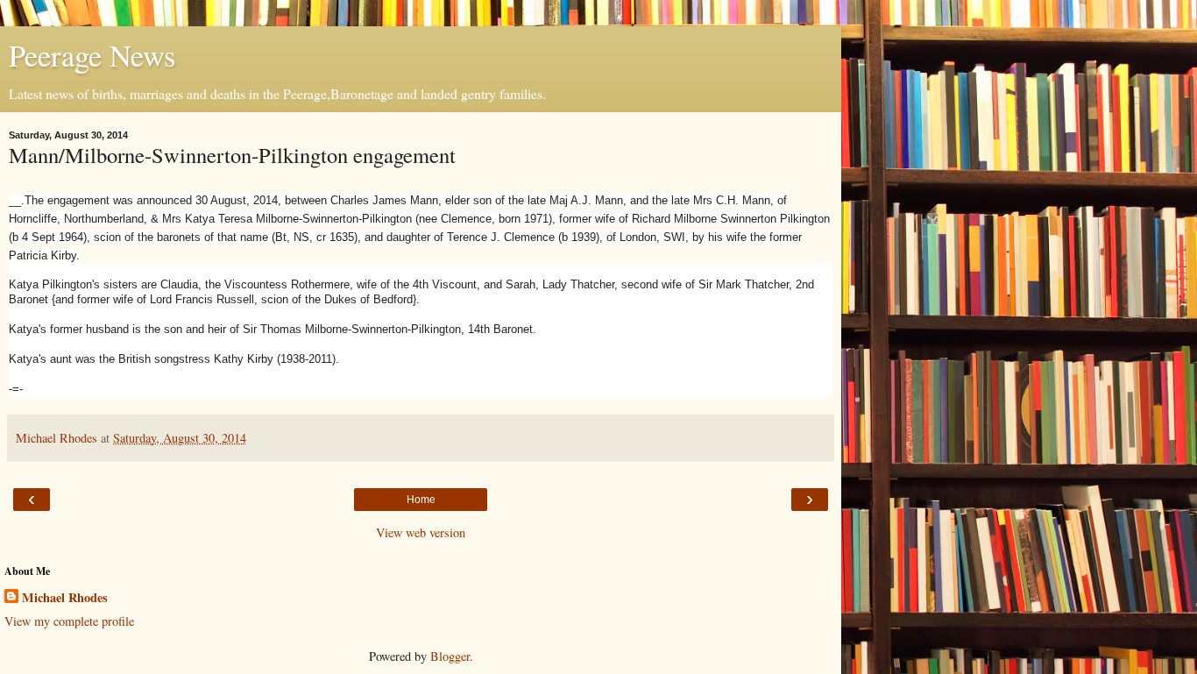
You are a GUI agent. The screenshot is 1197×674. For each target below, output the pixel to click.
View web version (420, 532)
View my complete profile (69, 621)
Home (421, 499)
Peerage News (92, 55)
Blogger (450, 656)
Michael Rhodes (65, 598)
